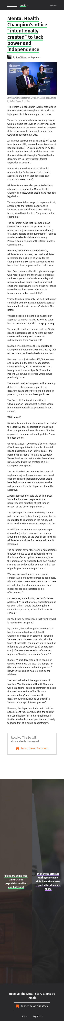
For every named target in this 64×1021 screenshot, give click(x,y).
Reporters (38, 1016)
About (24, 1016)
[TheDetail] (12, 5)
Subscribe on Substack (34, 748)
